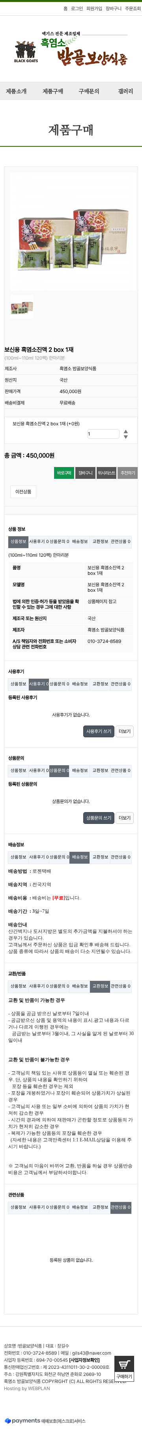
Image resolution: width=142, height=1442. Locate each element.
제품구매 (53, 91)
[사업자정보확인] (84, 1360)
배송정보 (80, 541)
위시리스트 (106, 473)
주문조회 (133, 8)
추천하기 (128, 473)
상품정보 (18, 541)
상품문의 (59, 541)
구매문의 (89, 91)
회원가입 (94, 8)
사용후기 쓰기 (98, 731)
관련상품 (121, 541)
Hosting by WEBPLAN (27, 1388)
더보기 (125, 731)
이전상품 (23, 492)
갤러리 (125, 91)
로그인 (77, 8)
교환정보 (100, 541)
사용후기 (39, 541)
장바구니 (113, 8)
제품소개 (16, 91)
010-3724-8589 (40, 1353)
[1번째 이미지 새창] (22, 306)
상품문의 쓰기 (98, 818)
